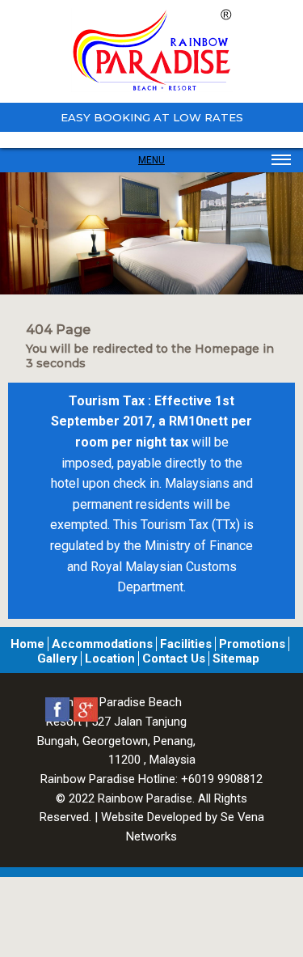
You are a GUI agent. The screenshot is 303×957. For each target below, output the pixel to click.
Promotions (252, 644)
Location (110, 658)
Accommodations (102, 644)
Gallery (57, 658)
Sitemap (236, 658)
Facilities (186, 644)
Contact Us (173, 658)
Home (27, 644)
